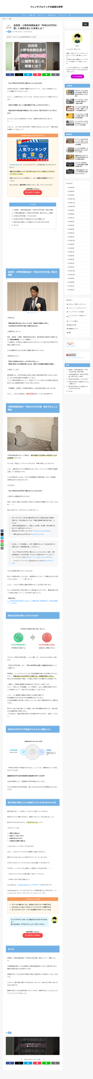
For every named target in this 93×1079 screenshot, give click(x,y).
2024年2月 (71, 233)
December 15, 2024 (37, 534)
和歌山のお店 (72, 325)
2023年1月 (71, 267)
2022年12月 (71, 271)
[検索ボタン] (70, 15)
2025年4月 (71, 191)
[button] (10, 74)
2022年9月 (71, 278)
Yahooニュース (34, 312)
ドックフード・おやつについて (77, 308)
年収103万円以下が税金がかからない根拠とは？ (30, 219)
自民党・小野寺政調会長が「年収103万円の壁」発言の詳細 (33, 210)
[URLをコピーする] (55, 74)
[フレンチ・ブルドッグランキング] (71, 355)
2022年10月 (71, 274)
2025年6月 (71, 187)
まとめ (16, 225)
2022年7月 (71, 286)
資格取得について (73, 329)
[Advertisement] (32, 247)
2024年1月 (71, 237)
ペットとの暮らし (73, 321)
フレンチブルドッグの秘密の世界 (46, 7)
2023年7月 (71, 252)
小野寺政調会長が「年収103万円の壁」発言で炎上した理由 (33, 213)
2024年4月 (71, 225)
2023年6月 (71, 256)
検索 (85, 24)
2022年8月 (71, 282)
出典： (29, 312)
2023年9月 (71, 244)
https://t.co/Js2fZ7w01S (45, 557)
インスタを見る (77, 76)
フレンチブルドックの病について (77, 316)
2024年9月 (71, 210)
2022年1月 (71, 290)
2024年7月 (71, 218)
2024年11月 (71, 203)
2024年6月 (71, 221)
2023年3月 (71, 259)
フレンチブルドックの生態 (76, 312)
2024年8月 (71, 214)
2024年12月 (71, 199)
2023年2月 (71, 263)
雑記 (9, 31)
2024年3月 (71, 229)
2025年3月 (71, 195)
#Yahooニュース (31, 557)
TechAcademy (15, 165)
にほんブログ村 (70, 346)
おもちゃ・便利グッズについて (77, 304)
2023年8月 (71, 248)
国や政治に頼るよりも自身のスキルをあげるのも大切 (31, 222)
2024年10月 (71, 206)
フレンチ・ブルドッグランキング (75, 357)
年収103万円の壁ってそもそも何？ (25, 216)
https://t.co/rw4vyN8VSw (42, 531)
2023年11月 (71, 240)
